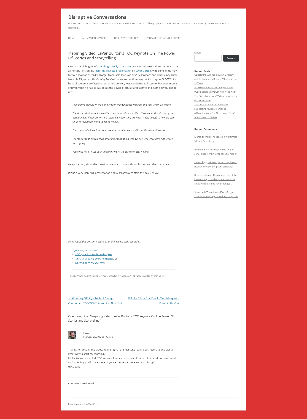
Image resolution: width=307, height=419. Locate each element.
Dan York (159, 275)
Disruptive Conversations (97, 17)
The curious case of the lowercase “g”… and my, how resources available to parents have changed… (215, 179)
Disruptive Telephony (126, 38)
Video (125, 275)
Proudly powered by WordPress (83, 404)
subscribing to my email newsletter (94, 258)
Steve (197, 192)
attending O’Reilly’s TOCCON (114, 66)
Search (197, 52)
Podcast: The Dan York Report (163, 38)
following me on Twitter (88, 250)
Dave (86, 333)
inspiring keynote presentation (113, 70)
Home (71, 38)
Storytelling (115, 275)
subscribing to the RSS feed (89, 262)
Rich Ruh (199, 149)
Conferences (100, 275)
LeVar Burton (143, 70)
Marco (197, 136)
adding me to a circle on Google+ (93, 254)
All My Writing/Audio (94, 38)
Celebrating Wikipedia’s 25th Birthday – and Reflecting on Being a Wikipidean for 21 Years (215, 79)
